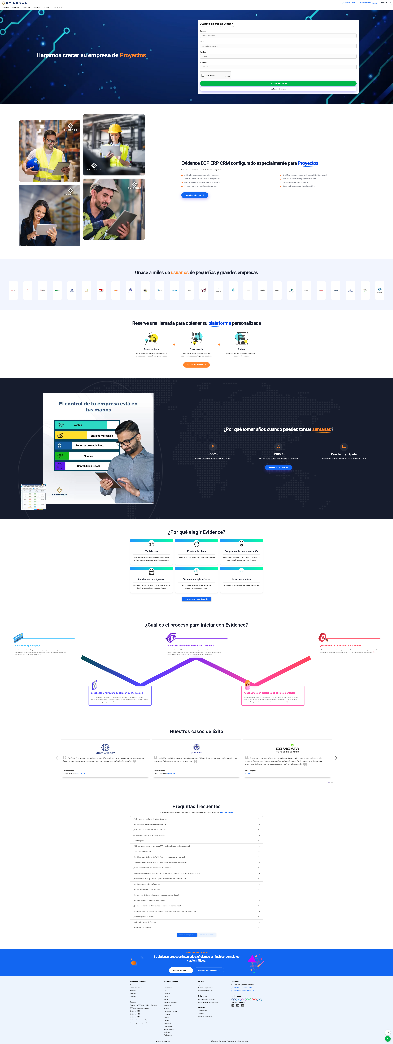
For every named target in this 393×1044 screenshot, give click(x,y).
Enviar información (279, 83)
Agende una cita (179, 970)
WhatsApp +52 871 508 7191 (244, 991)
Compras (167, 994)
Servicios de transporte (205, 991)
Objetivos (36, 7)
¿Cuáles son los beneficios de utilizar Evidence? (150, 819)
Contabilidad (168, 988)
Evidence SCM (135, 1014)
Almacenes (167, 1005)
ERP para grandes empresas (139, 1008)
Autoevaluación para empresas (208, 1002)
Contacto (375, 3)
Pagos (166, 997)
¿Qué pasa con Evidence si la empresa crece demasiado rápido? (156, 895)
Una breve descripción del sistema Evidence (149, 835)
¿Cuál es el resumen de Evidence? (145, 922)
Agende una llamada (194, 195)
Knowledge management (138, 1023)
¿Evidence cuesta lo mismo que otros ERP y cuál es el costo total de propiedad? (161, 846)
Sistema (166, 1017)
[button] (234, 999)
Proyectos (167, 1023)
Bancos (166, 1020)
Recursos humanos (170, 1003)
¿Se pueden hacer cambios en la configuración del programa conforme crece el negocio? (164, 911)
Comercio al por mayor (205, 988)
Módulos (133, 985)
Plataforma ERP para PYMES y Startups (143, 1005)
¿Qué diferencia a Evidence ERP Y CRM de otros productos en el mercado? (159, 857)
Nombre (203, 31)
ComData (248, 773)
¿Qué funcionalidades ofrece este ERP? (147, 890)
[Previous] (57, 758)
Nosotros (133, 991)
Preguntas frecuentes (205, 1016)
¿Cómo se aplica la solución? (143, 917)
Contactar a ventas (350, 3)
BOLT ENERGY (81, 773)
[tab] (329, 782)
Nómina (166, 1008)
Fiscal (166, 1000)
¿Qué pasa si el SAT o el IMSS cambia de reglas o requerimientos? (157, 906)
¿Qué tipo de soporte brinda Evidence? (146, 884)
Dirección (167, 1014)
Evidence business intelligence (140, 1020)
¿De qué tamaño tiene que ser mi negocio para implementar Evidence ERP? (159, 879)
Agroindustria (202, 985)
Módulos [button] (15, 7)
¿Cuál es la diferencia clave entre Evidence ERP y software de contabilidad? (160, 862)
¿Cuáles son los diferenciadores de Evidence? (149, 830)
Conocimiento (202, 1011)
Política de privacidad (163, 1041)
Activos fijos (168, 1035)
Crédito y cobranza (170, 1011)
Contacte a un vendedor (207, 970)
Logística (167, 1032)
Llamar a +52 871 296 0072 (244, 988)
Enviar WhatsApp (365, 3)
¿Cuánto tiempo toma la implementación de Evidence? (152, 868)
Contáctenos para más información (196, 599)
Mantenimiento (169, 1029)
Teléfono (203, 52)
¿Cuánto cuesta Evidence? (142, 852)
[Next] (336, 758)
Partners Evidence (136, 988)
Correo (202, 42)
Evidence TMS (135, 1017)
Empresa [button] (46, 7)
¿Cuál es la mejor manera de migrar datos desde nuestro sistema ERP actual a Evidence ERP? (166, 873)
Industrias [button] (26, 7)
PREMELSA (171, 773)
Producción (168, 1026)
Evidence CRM (135, 1011)
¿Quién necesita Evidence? (142, 928)
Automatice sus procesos (206, 999)
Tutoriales (201, 1013)
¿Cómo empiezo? (139, 841)
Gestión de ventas (170, 985)
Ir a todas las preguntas (207, 935)
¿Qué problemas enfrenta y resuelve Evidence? (150, 824)
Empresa (203, 62)
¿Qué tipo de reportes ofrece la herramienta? (149, 900)
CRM (165, 991)
